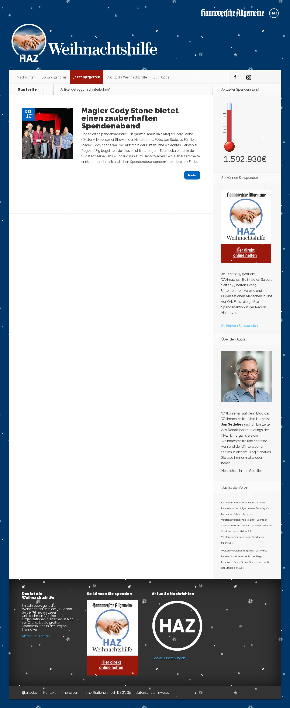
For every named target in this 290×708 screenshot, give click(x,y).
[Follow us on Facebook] (235, 77)
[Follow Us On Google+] (248, 77)
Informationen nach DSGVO (107, 693)
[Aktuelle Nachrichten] (177, 625)
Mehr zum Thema (36, 636)
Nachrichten (26, 77)
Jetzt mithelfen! (264, 675)
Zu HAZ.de (161, 77)
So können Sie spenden (239, 326)
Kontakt (49, 693)
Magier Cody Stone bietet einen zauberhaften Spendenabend (130, 118)
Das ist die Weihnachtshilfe (127, 77)
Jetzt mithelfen (86, 77)
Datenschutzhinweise (152, 693)
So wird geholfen (54, 77)
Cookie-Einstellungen (168, 658)
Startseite (27, 89)
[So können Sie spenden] (246, 262)
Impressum (70, 693)
